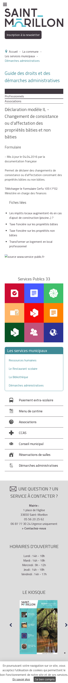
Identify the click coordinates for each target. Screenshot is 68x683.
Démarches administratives (26, 385)
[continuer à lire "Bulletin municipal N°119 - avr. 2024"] (38, 627)
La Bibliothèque (18, 377)
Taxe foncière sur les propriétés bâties (33, 224)
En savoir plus (21, 679)
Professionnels (14, 96)
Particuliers (12, 91)
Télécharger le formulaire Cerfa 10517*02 (31, 188)
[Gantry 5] (34, 17)
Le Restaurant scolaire (23, 368)
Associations (13, 101)
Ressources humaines (22, 360)
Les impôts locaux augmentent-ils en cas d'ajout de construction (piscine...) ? (35, 215)
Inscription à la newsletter (23, 35)
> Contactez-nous (34, 528)
